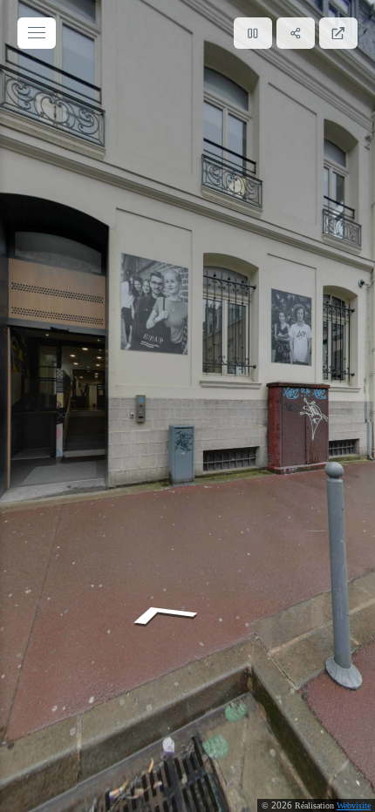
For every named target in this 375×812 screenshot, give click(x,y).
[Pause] (253, 33)
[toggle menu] (36, 33)
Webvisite (354, 805)
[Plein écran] (338, 33)
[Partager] (295, 33)
